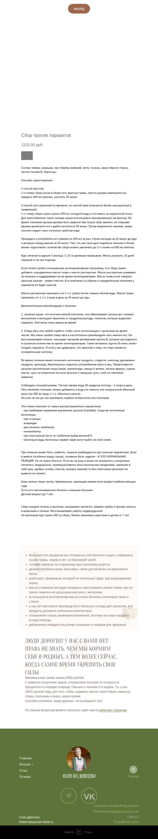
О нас (23, 770)
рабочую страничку (112, 710)
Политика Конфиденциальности (116, 811)
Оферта (133, 816)
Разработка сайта (126, 822)
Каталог (25, 764)
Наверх (133, 776)
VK (89, 796)
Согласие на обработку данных (116, 805)
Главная (25, 758)
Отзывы (25, 776)
